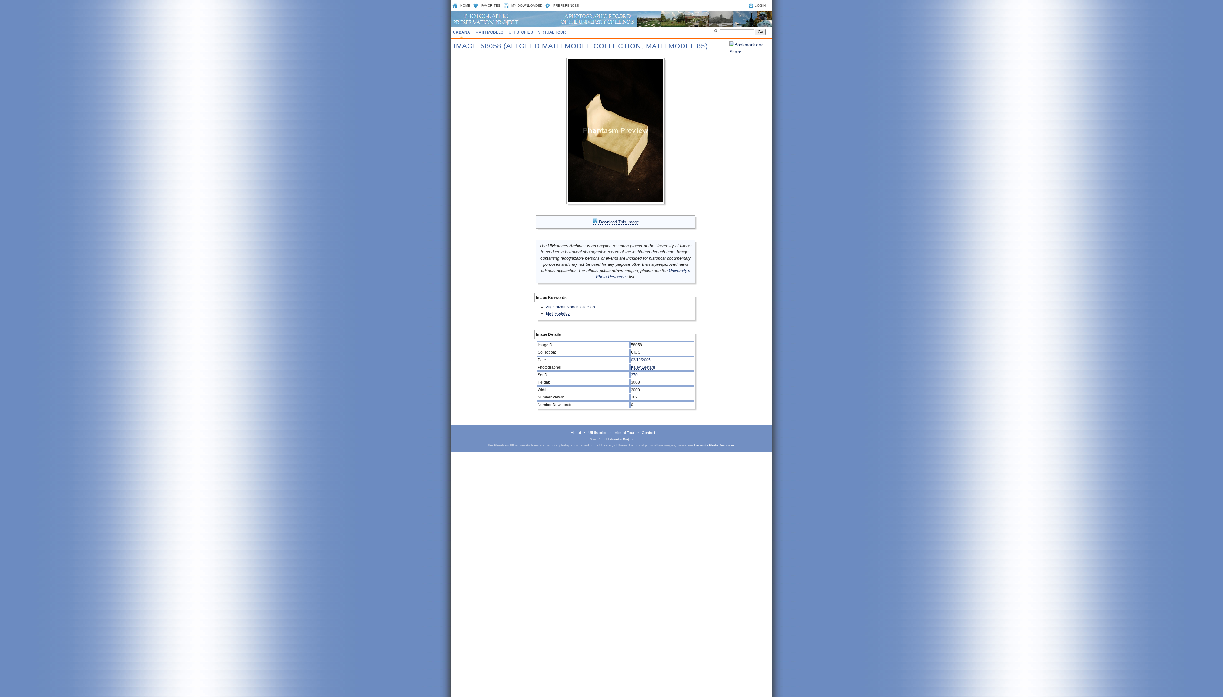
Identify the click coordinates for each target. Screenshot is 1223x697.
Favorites (491, 5)
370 (634, 375)
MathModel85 (558, 313)
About (576, 433)
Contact (648, 433)
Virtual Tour (552, 32)
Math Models (489, 32)
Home (465, 5)
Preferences (566, 5)
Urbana (461, 32)
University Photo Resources (714, 445)
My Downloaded (527, 5)
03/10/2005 (641, 360)
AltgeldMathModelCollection (570, 307)
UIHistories (521, 32)
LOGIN (760, 5)
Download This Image (618, 222)
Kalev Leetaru (643, 367)
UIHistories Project (619, 439)
